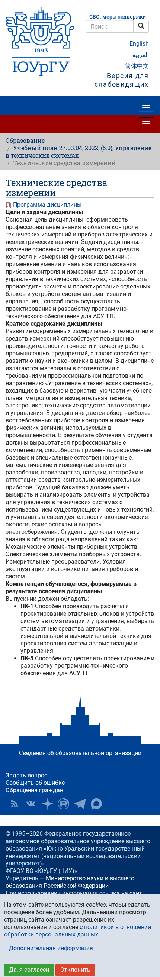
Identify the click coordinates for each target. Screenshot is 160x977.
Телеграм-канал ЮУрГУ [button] (80, 804)
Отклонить (75, 969)
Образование (25, 140)
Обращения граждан (34, 790)
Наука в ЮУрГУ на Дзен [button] (47, 804)
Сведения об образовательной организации (80, 753)
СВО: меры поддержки (117, 17)
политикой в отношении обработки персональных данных (77, 930)
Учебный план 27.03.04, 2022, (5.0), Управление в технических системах (78, 151)
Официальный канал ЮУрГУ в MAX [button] (96, 804)
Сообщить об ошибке (35, 782)
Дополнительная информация (51, 948)
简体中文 (137, 66)
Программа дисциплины (47, 204)
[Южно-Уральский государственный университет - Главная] (40, 41)
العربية (140, 54)
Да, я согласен (29, 969)
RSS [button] (14, 804)
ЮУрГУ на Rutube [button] (64, 804)
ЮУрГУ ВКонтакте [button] (31, 804)
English (139, 43)
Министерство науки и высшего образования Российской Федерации (70, 882)
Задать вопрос (26, 775)
